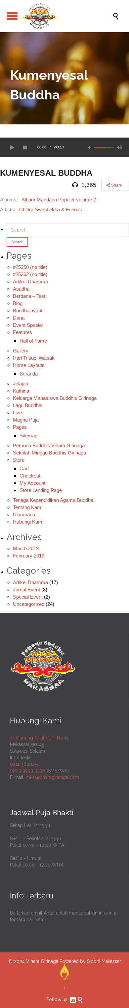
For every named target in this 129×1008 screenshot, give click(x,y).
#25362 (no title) (30, 274)
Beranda (29, 373)
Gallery (20, 350)
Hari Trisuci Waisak (34, 358)
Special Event (28, 597)
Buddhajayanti (28, 310)
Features (22, 332)
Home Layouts (29, 365)
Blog (17, 303)
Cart (24, 468)
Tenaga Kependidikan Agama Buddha (53, 500)
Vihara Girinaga (42, 961)
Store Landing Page (41, 490)
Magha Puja (26, 420)
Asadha (21, 289)
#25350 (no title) (30, 267)
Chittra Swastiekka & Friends (50, 209)
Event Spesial (28, 325)
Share (116, 185)
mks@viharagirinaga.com (52, 777)
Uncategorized (28, 604)
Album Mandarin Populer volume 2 (59, 199)
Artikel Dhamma (30, 281)
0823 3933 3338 (27, 770)
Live (17, 412)
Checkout (30, 475)
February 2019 (28, 555)
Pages (20, 427)
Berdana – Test (29, 296)
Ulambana (24, 514)
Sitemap (28, 435)
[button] (11, 147)
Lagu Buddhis (27, 405)
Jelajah (20, 383)
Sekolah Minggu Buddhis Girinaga (49, 452)
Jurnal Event (26, 589)
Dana (18, 318)
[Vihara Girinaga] (67, 16)
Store (18, 460)
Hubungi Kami (28, 522)
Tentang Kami (27, 507)
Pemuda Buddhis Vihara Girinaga (49, 445)
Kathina (21, 391)
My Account (32, 483)
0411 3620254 (25, 764)
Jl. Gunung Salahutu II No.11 (39, 737)
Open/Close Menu (12, 16)
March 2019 (26, 548)
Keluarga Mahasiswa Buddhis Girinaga (55, 398)
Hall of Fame (33, 341)
